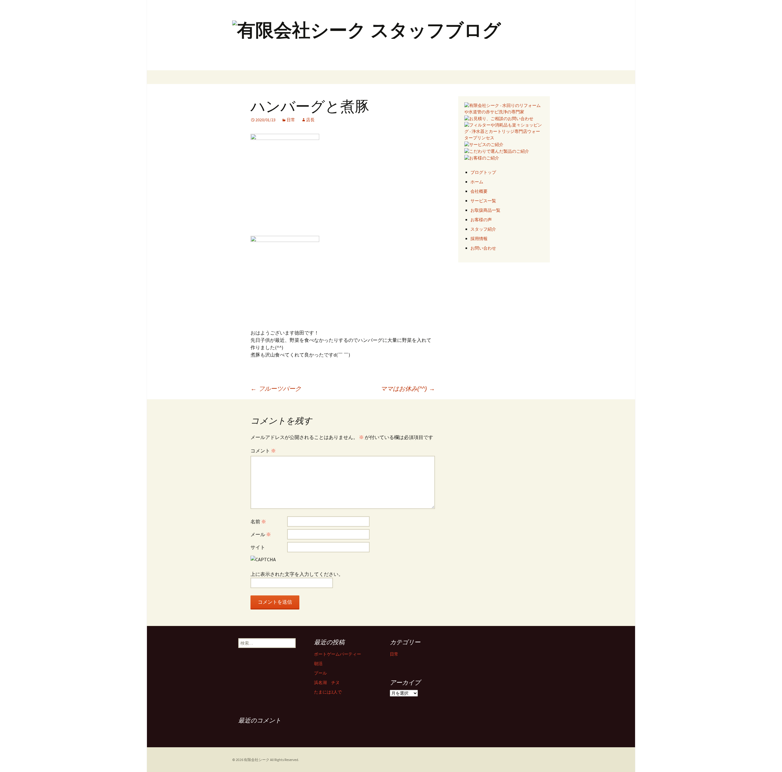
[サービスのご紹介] (483, 144)
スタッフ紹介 (483, 229)
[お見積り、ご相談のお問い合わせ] (498, 118)
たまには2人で (328, 692)
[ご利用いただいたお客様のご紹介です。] (481, 157)
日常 (291, 120)
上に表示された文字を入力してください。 (296, 574)
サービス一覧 (483, 200)
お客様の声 (481, 219)
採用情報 (479, 238)
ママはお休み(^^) (408, 388)
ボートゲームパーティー (337, 654)
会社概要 (479, 191)
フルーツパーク (275, 388)
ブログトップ (483, 172)
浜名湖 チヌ (327, 682)
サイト (257, 547)
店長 (310, 120)
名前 (258, 521)
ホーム (476, 182)
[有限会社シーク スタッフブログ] (391, 35)
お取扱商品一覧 (485, 210)
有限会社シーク (256, 760)
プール (320, 673)
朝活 (318, 663)
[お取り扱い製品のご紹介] (496, 151)
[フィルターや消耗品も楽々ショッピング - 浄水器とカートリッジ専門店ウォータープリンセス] (504, 131)
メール (260, 534)
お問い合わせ (483, 248)
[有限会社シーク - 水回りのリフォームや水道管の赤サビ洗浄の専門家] (504, 108)
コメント (263, 451)
